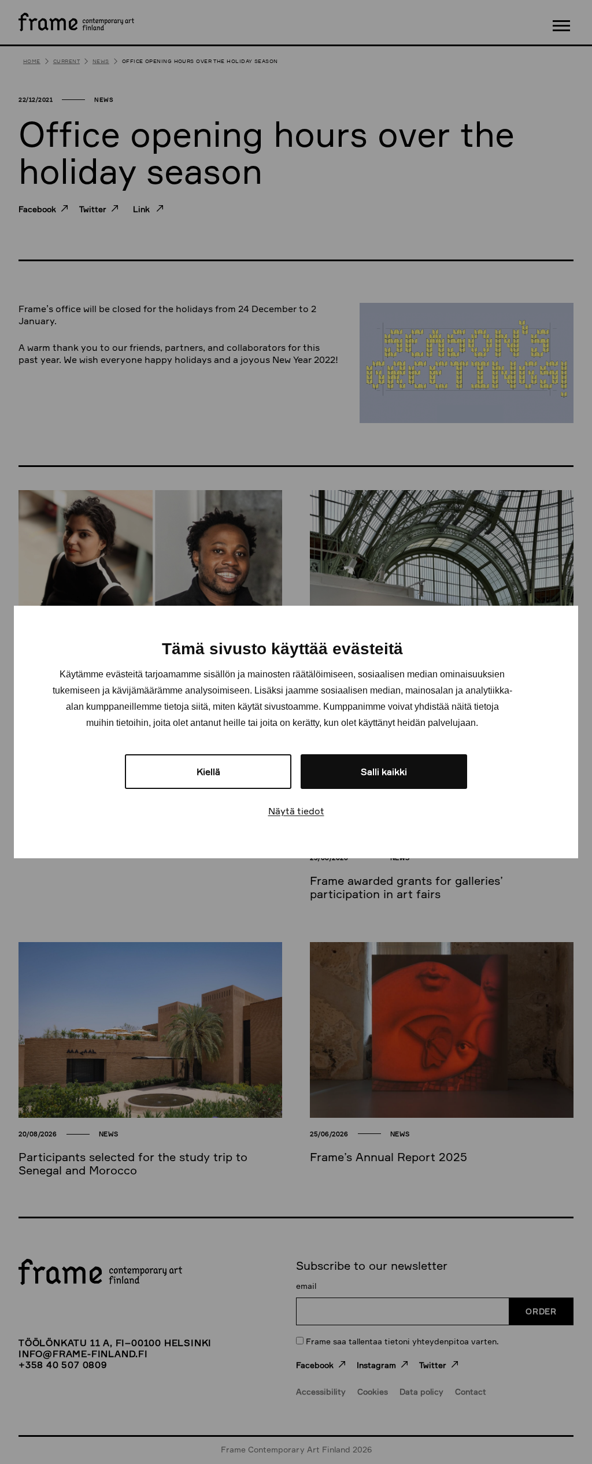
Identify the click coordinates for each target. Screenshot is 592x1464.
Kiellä (208, 771)
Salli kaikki (384, 771)
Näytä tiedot (296, 811)
